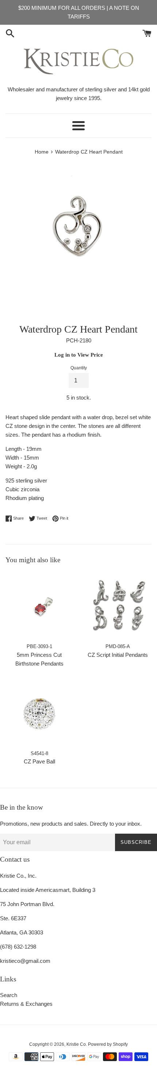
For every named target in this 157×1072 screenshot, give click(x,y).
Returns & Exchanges (26, 1004)
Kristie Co (76, 1044)
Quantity (78, 367)
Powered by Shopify (108, 1044)
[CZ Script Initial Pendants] (118, 605)
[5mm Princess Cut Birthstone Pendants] (39, 605)
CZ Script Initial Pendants (118, 655)
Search (8, 995)
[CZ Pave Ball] (39, 712)
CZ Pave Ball (39, 761)
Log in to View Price (78, 355)
